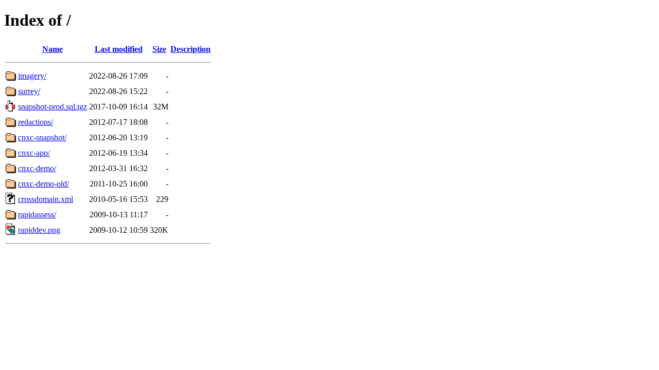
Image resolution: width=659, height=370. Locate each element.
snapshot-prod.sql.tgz (52, 106)
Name (52, 49)
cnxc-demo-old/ (43, 183)
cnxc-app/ (34, 153)
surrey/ (29, 91)
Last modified (119, 49)
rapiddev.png (39, 230)
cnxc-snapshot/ (42, 137)
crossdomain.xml (45, 199)
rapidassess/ (37, 214)
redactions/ (35, 122)
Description (190, 49)
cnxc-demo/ (37, 168)
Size (159, 49)
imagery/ (32, 75)
